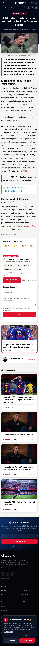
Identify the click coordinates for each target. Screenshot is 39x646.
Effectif (23, 587)
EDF (2, 601)
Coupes (3, 598)
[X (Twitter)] (3, 574)
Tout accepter (27, 640)
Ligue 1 (3, 590)
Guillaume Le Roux (16, 358)
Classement (24, 594)
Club (2, 583)
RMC (25, 171)
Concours (4, 614)
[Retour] (2, 7)
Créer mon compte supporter (12, 280)
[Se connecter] (36, 3)
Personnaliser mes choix (20, 636)
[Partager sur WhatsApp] (36, 7)
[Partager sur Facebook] (32, 7)
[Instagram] (12, 574)
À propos (4, 610)
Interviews (24, 598)
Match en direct (26, 583)
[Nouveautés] (32, 3)
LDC (2, 594)
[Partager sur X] (28, 7)
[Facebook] (7, 574)
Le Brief (23, 601)
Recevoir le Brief (19, 541)
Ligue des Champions (19, 13)
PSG (28, 88)
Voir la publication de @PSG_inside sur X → (14, 189)
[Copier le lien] (25, 7)
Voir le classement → (29, 280)
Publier (19, 314)
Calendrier (24, 590)
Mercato (4, 587)
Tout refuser (11, 640)
